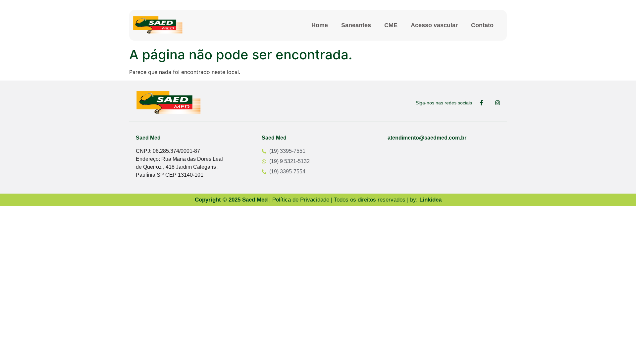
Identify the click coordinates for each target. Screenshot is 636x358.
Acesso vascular (434, 25)
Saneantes (356, 25)
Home (319, 25)
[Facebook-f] (481, 102)
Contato (482, 25)
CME (391, 25)
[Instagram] (497, 102)
